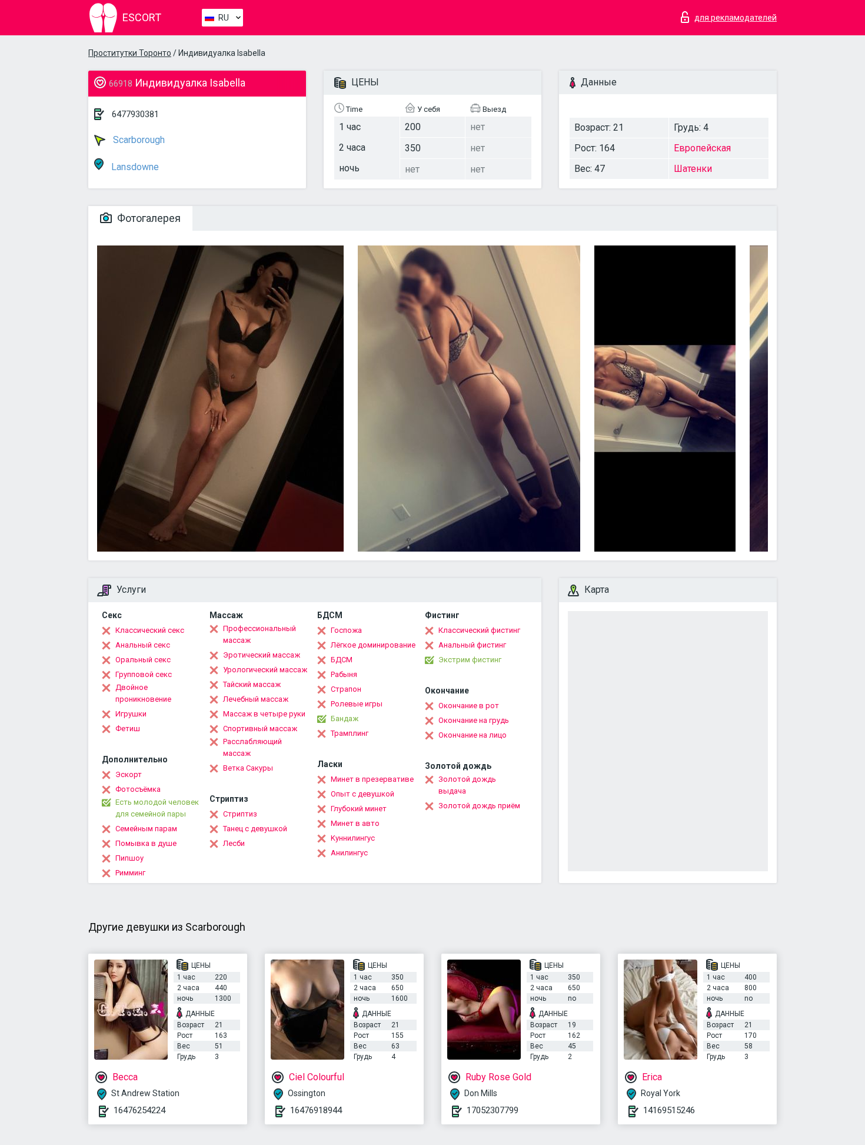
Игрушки (131, 713)
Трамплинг (349, 733)
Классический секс (149, 630)
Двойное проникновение (143, 693)
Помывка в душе (146, 843)
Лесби (234, 843)
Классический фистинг (479, 630)
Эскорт (128, 774)
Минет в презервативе (372, 779)
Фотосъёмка (138, 789)
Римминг (130, 872)
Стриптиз (240, 813)
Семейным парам (146, 828)
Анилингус (349, 852)
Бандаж (344, 718)
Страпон (346, 689)
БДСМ (341, 659)
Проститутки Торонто (129, 53)
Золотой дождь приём (479, 805)
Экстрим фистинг (469, 659)
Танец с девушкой (255, 828)
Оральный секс (143, 659)
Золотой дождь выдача (467, 785)
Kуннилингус (353, 838)
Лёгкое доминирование (373, 644)
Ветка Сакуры (248, 768)
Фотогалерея (148, 218)
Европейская (702, 148)
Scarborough (138, 139)
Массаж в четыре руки (264, 713)
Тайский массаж (252, 684)
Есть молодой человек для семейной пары (157, 808)
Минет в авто (355, 823)
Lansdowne (134, 166)
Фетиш (127, 728)
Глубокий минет (359, 808)
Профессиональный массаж (259, 634)
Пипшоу (129, 858)
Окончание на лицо (472, 735)
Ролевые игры (356, 703)
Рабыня (344, 674)
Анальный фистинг (472, 644)
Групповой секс (143, 674)
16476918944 (316, 1110)
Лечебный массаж (255, 699)
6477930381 (135, 114)
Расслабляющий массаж (252, 747)
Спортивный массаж (260, 728)
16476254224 (139, 1110)
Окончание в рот (468, 705)
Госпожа (346, 630)
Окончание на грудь (473, 720)
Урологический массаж (265, 669)
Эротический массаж (261, 655)
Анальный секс (142, 644)
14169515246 (669, 1110)
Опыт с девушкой (362, 793)
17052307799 (492, 1110)
